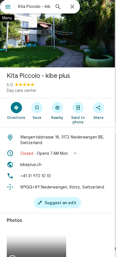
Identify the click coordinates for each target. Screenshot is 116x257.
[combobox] (34, 6)
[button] (57, 153)
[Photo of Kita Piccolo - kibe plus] (57, 33)
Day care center (21, 90)
